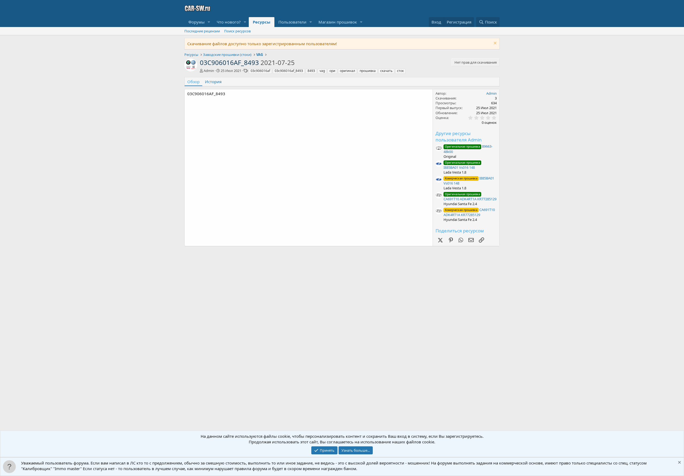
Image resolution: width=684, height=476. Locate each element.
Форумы (196, 22)
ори (332, 70)
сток (400, 70)
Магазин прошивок (337, 22)
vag (322, 70)
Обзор (193, 81)
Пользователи (292, 22)
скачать (386, 70)
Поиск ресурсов (237, 31)
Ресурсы (261, 22)
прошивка (368, 70)
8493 (311, 70)
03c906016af (260, 70)
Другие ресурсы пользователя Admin (459, 136)
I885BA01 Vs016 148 (462, 165)
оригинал (347, 70)
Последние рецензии (202, 31)
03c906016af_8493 (289, 70)
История (213, 81)
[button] (209, 22)
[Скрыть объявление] (494, 44)
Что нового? (229, 22)
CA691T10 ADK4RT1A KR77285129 (470, 196)
